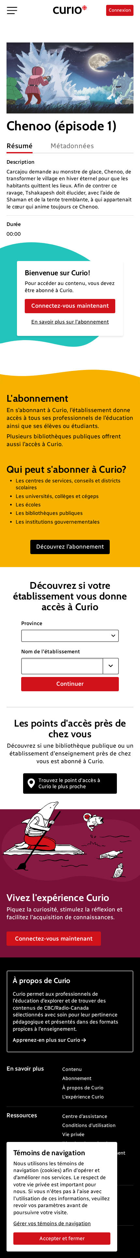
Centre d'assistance (84, 1116)
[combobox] (62, 666)
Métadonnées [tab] (72, 146)
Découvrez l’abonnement (70, 546)
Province (31, 623)
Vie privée (73, 1134)
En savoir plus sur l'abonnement (70, 322)
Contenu (72, 1069)
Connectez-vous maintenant (70, 305)
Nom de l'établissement (50, 651)
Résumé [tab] (20, 146)
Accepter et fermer (62, 1238)
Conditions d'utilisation (89, 1125)
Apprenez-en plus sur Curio (46, 1040)
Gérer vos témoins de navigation (52, 1223)
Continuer (70, 683)
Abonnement (76, 1078)
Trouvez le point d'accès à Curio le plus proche (69, 783)
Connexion (120, 10)
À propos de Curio (83, 1088)
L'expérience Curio (83, 1097)
